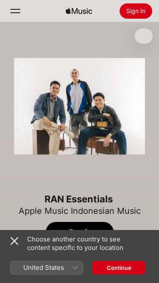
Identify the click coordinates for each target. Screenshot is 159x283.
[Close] (14, 241)
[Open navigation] (15, 11)
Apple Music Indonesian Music (80, 211)
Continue (119, 267)
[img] (79, 11)
